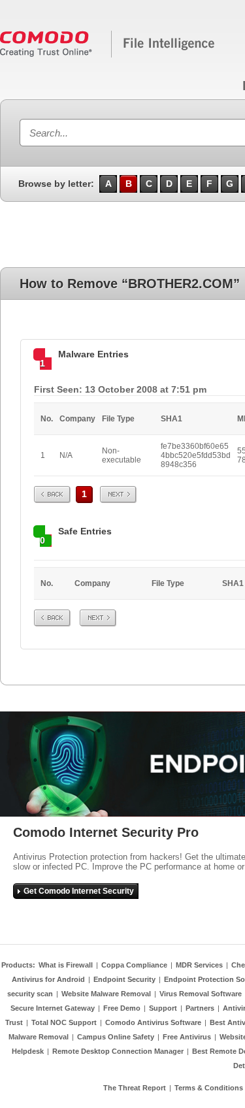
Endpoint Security (124, 979)
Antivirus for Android (48, 979)
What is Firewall (66, 965)
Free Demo (121, 1008)
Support (163, 1008)
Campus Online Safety (115, 1037)
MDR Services (199, 965)
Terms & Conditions (208, 1088)
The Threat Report (134, 1088)
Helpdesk (28, 1051)
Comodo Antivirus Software (153, 1022)
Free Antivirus (187, 1037)
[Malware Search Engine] (108, 54)
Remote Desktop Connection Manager (118, 1051)
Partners (200, 1008)
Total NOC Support (64, 1022)
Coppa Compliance (134, 965)
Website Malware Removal (106, 994)
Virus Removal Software (200, 994)
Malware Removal (38, 1037)
